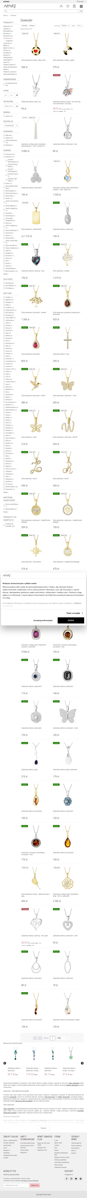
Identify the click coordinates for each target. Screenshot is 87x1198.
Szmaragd (10, 215)
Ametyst (9, 253)
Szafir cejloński (11, 206)
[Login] (61, 6)
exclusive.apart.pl (76, 1145)
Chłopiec (9, 302)
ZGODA (71, 620)
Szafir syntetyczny (11, 209)
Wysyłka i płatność (8, 1143)
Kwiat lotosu (11, 361)
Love (8, 384)
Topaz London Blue (12, 242)
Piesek (9, 417)
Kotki (8, 346)
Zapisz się (34, 1185)
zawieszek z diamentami (39, 1120)
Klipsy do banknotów (10, 67)
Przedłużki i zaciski (9, 72)
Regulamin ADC (42, 1150)
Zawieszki (7, 38)
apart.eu (73, 1153)
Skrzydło (9, 453)
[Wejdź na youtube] (76, 1178)
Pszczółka (10, 433)
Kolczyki (7, 33)
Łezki (8, 374)
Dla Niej (10, 283)
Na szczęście (11, 402)
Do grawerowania (11, 84)
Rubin (8, 223)
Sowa (8, 463)
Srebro (9, 138)
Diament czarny (13, 175)
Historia (56, 1145)
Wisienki (9, 481)
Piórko (8, 420)
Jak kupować (7, 1145)
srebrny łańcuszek (63, 1097)
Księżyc (9, 353)
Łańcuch (9, 366)
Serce (9, 451)
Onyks (9, 266)
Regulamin (6, 1150)
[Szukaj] (17, 95)
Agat (8, 250)
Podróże (9, 430)
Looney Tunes (11, 382)
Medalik (9, 389)
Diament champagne (12, 170)
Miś (8, 392)
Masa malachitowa (12, 505)
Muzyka (9, 399)
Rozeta (9, 443)
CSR (55, 1148)
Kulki (8, 356)
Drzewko (10, 307)
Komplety (7, 53)
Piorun (8, 422)
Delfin (8, 305)
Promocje (24, 25)
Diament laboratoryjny (13, 161)
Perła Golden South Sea (12, 187)
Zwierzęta (10, 489)
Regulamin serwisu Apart (61, 1157)
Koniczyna (10, 343)
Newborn (9, 405)
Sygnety (7, 29)
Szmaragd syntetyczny (10, 219)
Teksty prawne (58, 1165)
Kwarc (8, 263)
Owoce (8, 412)
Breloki (6, 69)
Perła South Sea (12, 193)
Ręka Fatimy (10, 438)
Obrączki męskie (9, 64)
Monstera (9, 394)
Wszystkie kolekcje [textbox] (10, 125)
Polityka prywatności (60, 1160)
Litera (9, 379)
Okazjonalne (7, 57)
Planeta (9, 425)
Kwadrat (9, 358)
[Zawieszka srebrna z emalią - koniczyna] (71, 1053)
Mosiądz (9, 145)
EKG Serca (10, 312)
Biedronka (10, 300)
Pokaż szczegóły (73, 613)
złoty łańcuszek (50, 1097)
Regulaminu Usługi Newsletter (30, 1180)
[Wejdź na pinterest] (80, 1178)
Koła (8, 333)
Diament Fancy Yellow (12, 165)
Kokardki (9, 330)
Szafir (9, 198)
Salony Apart (58, 1143)
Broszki (6, 55)
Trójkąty (9, 471)
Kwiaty (9, 364)
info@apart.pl (69, 1174)
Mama (9, 387)
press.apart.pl (75, 1148)
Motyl (9, 397)
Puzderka (9, 41)
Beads (6, 45)
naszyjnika (13, 1097)
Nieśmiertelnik (11, 410)
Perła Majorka (11, 191)
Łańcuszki (7, 43)
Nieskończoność (12, 407)
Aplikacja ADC (41, 1147)
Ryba (8, 445)
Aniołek (9, 297)
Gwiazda (10, 315)
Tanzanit (9, 233)
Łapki (8, 371)
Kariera (56, 1150)
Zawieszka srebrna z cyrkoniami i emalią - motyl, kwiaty (32, 1070)
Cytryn (9, 258)
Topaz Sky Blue (11, 245)
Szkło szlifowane (12, 230)
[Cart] (74, 6)
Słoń (8, 456)
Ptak (8, 435)
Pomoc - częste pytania (10, 1140)
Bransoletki (8, 31)
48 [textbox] (78, 25)
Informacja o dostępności (61, 1162)
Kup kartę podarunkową (27, 1143)
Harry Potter (11, 318)
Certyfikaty (6, 1153)
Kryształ (9, 213)
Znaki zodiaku (12, 486)
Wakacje (9, 474)
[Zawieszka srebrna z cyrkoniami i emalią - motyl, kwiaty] (34, 1053)
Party (8, 415)
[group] (16, 1063)
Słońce (8, 458)
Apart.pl (5, 15)
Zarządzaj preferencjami (43, 620)
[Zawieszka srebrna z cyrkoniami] (16, 1053)
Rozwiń (43, 1128)
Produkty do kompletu (10, 525)
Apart (9, 116)
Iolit (7, 261)
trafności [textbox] (64, 25)
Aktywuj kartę (24, 1150)
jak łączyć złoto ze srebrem (24, 1101)
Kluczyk (9, 328)
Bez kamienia (12, 271)
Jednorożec (10, 320)
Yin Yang (9, 484)
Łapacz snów (11, 369)
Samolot (9, 448)
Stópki (9, 466)
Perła (9, 183)
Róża (8, 440)
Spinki (6, 62)
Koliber (9, 335)
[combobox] (11, 125)
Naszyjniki (8, 36)
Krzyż (9, 351)
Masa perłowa (11, 509)
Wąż (8, 476)
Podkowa (9, 428)
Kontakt (5, 1158)
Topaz (9, 235)
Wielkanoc (10, 479)
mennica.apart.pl (76, 1143)
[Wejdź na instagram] (71, 1178)
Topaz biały (10, 238)
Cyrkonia (10, 154)
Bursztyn (10, 255)
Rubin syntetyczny (11, 227)
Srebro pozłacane (11, 141)
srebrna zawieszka (72, 1085)
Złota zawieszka (8, 1108)
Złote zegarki (8, 60)
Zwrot (5, 1148)
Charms (7, 50)
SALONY (81, 1)
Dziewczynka (11, 310)
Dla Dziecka (11, 285)
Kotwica (9, 348)
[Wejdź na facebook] (66, 1178)
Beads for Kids (8, 48)
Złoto (9, 135)
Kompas (9, 338)
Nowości (32, 25)
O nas (56, 1140)
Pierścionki (8, 26)
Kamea (9, 325)
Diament (10, 157)
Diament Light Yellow (12, 180)
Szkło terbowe (11, 268)
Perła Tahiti (10, 196)
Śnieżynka (10, 461)
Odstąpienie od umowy (10, 1155)
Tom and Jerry (11, 469)
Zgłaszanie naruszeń (60, 1167)
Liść (8, 376)
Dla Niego (10, 288)
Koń (8, 341)
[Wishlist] (67, 6)
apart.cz (73, 1150)
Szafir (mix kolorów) (12, 202)
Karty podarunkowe (10, 74)
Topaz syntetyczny (12, 248)
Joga (8, 323)
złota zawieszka (74, 1083)
